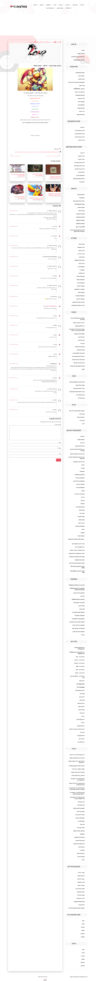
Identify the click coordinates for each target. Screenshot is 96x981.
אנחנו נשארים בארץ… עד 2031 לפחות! (18, 175)
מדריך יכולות (81, 250)
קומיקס (83, 937)
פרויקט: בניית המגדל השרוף (78, 772)
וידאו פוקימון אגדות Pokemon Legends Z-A (77, 652)
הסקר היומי (82, 414)
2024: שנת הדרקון (80, 227)
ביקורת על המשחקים (80, 560)
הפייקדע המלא (81, 876)
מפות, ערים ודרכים (80, 889)
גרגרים (83, 497)
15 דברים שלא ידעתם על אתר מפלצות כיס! (36, 199)
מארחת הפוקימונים (80, 73)
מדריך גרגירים (81, 254)
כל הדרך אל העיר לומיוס (79, 323)
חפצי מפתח (82, 510)
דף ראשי (82, 127)
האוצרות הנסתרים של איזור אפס (77, 411)
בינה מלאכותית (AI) (80, 326)
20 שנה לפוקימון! (80, 214)
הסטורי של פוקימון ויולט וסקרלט (77, 557)
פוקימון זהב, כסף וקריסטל (78, 628)
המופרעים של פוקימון (79, 334)
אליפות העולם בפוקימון (79, 179)
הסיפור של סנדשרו (80, 840)
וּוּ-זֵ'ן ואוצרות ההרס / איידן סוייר (77, 755)
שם (60, 442)
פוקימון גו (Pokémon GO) (78, 599)
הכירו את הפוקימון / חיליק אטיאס (77, 553)
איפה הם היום (81, 340)
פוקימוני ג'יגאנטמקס (80, 289)
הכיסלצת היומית (81, 417)
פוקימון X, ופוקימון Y (79, 615)
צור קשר (68, 5)
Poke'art (82, 834)
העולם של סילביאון (80, 818)
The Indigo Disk (80, 684)
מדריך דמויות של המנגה (79, 388)
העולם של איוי (81, 821)
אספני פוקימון (60, 8)
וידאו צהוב (82, 713)
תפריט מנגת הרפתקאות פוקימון (77, 382)
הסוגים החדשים (81, 892)
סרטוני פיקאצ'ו (81, 53)
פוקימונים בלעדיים (80, 478)
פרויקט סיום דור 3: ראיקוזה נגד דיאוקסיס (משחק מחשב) (77, 793)
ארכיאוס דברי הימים (80, 92)
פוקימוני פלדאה (81, 286)
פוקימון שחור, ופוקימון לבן (78, 619)
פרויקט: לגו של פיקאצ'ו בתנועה (77, 758)
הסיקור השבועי (81, 207)
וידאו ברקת (82, 697)
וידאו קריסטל (81, 706)
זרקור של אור (81, 337)
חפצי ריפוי (82, 513)
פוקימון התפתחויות (80, 95)
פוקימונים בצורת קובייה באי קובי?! (76, 82)
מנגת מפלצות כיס (80, 395)
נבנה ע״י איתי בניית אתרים (42, 976)
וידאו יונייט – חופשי (80, 673)
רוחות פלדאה (81, 76)
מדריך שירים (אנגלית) (79, 166)
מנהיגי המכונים (81, 882)
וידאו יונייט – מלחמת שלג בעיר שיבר (77, 676)
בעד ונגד (82, 343)
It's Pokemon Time (80, 204)
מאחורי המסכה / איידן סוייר (78, 769)
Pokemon (54, 152)
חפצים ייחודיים (81, 895)
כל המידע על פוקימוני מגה (78, 356)
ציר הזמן (83, 153)
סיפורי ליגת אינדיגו (80, 815)
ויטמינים (83, 504)
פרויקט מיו (82, 182)
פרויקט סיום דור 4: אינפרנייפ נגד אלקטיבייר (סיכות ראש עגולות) (77, 788)
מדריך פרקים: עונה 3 (80, 137)
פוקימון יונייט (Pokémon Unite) (77, 585)
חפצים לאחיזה (81, 516)
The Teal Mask (81, 687)
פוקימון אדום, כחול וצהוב (79, 632)
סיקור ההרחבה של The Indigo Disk (77, 571)
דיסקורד (35, 5)
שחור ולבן (82, 694)
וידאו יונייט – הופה (80, 670)
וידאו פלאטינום (81, 726)
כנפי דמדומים (81, 98)
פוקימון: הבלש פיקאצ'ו (79, 60)
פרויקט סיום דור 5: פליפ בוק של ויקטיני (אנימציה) (77, 784)
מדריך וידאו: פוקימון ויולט (78, 544)
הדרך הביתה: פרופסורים (79, 462)
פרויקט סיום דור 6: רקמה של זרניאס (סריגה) (78, 779)
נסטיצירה (82, 850)
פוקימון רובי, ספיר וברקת (79, 625)
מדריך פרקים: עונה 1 (80, 130)
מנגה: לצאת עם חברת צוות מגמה (77, 392)
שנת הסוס (17, 152)
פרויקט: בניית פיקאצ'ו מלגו (78, 775)
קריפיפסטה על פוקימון (79, 844)
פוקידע (83, 468)
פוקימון (29, 152)
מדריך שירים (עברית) (80, 162)
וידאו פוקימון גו (81, 735)
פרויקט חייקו (81, 847)
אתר (60, 453)
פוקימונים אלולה (81, 276)
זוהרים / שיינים (81, 879)
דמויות (83, 465)
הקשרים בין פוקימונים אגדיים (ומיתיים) (77, 318)
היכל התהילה (82, 905)
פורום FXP (68, 8)
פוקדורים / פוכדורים (80, 494)
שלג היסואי (82, 85)
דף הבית (82, 5)
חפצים (83, 491)
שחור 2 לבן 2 (81, 606)
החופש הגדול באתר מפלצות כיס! (37, 175)
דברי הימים (82, 111)
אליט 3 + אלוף (81, 885)
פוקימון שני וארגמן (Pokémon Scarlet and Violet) (77, 589)
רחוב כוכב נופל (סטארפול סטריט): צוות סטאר (76, 457)
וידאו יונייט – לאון (80, 657)
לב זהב (83, 716)
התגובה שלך (58, 424)
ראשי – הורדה (81, 872)
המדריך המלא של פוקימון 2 (78, 305)
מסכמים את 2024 (80, 223)
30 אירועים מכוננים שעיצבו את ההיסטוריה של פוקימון (77, 230)
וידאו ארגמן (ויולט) (80, 690)
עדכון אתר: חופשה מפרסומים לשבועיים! (55, 177)
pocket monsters (47, 152)
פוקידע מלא (82, 244)
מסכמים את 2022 (80, 220)
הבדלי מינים (82, 263)
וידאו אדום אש (81, 703)
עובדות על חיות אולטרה (79, 363)
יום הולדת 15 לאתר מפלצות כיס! (19, 197)
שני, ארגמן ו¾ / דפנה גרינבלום (77, 550)
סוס (35, 152)
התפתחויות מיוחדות (80, 526)
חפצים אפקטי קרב (80, 507)
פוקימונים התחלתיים (80, 475)
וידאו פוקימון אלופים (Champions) (79, 648)
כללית (83, 860)
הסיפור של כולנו (81, 811)
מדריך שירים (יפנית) (80, 169)
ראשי (83, 921)
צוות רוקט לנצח (81, 805)
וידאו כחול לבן (81, 742)
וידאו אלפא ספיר (80, 719)
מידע (83, 424)
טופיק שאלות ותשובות (79, 901)
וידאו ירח (82, 732)
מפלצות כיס (39, 152)
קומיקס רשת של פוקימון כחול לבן (77, 908)
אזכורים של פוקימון (80, 347)
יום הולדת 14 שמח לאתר (79, 201)
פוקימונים (82, 471)
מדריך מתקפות (81, 247)
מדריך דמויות (81, 140)
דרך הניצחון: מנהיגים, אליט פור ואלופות (77, 450)
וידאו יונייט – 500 (80, 666)
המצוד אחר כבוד (81, 828)
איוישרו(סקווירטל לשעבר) (51, 306)
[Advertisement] (48, 25)
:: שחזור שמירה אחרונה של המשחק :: (76, 539)
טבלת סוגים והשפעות (79, 260)
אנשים (83, 930)
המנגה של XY (81, 398)
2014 (58, 152)
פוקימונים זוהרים (80, 175)
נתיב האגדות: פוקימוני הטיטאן (77, 454)
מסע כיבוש (82, 609)
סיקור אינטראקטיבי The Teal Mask (77, 567)
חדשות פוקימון (81, 194)
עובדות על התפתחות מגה (79, 353)
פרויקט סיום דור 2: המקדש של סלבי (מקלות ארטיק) (77, 797)
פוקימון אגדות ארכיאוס (79, 593)
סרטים (83, 50)
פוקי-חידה (82, 420)
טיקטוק (41, 5)
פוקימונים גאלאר (80, 279)
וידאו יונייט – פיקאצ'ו (79, 663)
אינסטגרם (48, 5)
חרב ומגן (82, 596)
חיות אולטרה (82, 273)
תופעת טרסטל (81, 292)
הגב (56, 221)
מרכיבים (83, 500)
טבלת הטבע (82, 257)
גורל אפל (82, 824)
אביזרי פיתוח (81, 523)
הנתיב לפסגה (81, 79)
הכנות (83, 924)
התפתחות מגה (81, 105)
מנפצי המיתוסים (81, 350)
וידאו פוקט (82, 681)
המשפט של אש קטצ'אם (79, 808)
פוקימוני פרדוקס (80, 299)
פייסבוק (61, 5)
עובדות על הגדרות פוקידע (78, 359)
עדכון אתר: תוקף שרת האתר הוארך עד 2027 (54, 194)
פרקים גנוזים (81, 172)
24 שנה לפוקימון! (80, 217)
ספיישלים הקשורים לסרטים (78, 57)
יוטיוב (55, 5)
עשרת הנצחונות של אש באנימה (77, 366)
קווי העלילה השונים (80, 446)
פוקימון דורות (81, 102)
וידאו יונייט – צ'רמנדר (79, 660)
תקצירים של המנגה (80, 385)
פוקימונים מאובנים (80, 296)
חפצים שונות (82, 520)
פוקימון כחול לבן (50, 8)
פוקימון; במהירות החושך (79, 831)
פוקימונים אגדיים (80, 487)
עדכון (32, 152)
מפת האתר (74, 5)
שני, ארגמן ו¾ (81, 802)
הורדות (83, 635)
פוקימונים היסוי (81, 283)
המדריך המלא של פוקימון (78, 302)
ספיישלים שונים (81, 114)
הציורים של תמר (81, 853)
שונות (83, 369)
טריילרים (82, 443)
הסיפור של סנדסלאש (79, 837)
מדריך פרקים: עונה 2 (80, 134)
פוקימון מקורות (81, 108)
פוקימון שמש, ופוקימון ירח (78, 612)
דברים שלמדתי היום (80, 547)
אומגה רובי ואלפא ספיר (79, 602)
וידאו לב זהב (82, 739)
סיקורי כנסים (82, 211)
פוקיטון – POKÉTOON (79, 89)
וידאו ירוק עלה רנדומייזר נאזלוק (77, 729)
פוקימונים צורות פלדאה (79, 481)
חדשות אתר (82, 198)
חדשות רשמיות (81, 439)
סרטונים (83, 934)
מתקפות (83, 533)
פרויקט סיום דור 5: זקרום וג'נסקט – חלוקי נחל (77, 761)
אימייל (59, 448)
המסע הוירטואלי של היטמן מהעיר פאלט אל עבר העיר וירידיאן (77, 329)
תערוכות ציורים (81, 857)
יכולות (83, 529)
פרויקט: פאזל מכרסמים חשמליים (77, 766)
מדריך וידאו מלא (81, 898)
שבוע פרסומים (23, 152)
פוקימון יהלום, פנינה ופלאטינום (77, 622)
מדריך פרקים (81, 156)
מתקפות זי (82, 270)
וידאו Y (83, 723)
